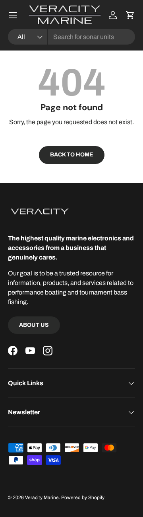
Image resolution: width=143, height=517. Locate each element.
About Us (34, 325)
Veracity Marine (42, 497)
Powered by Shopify (82, 497)
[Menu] (12, 15)
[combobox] (71, 37)
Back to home (71, 155)
